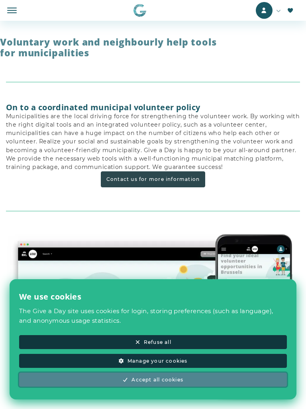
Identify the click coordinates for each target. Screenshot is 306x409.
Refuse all (157, 342)
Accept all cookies (157, 380)
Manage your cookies (158, 361)
